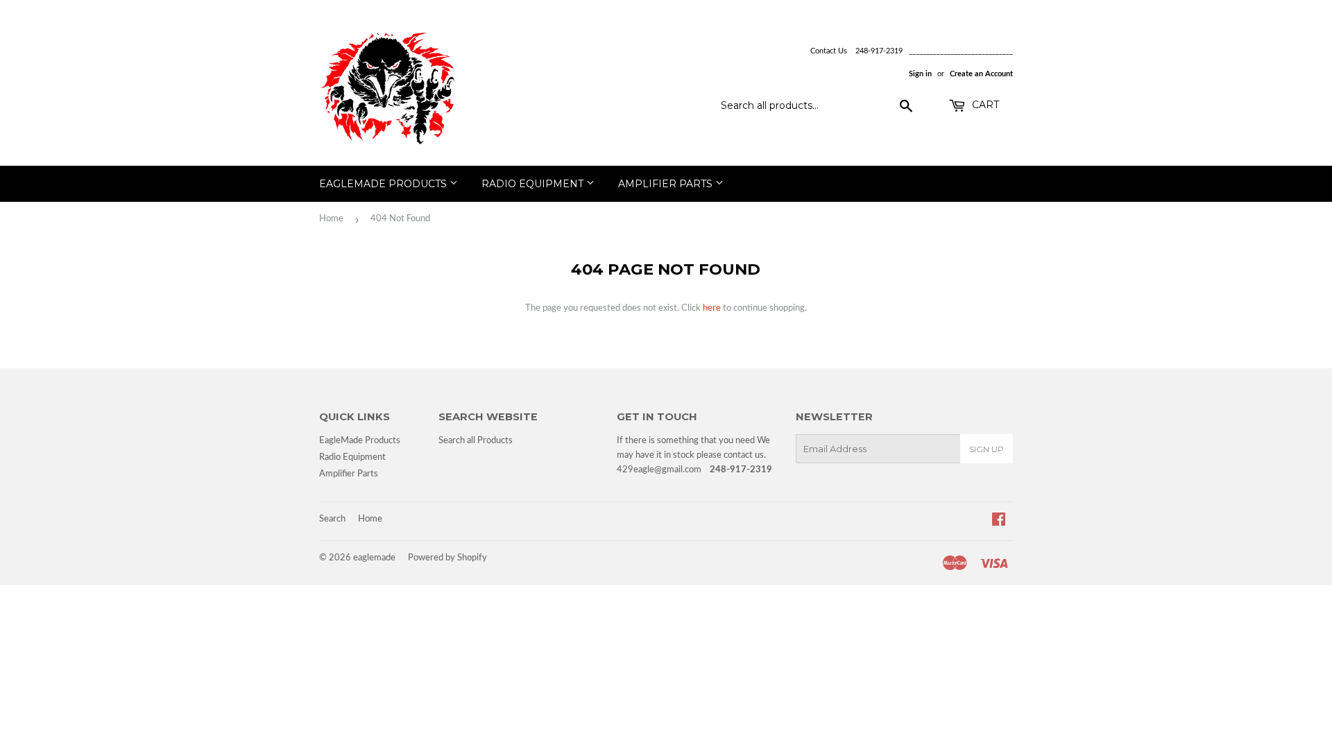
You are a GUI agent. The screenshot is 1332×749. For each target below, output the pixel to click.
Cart (984, 104)
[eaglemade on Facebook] (998, 521)
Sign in (920, 74)
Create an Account (981, 74)
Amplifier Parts (666, 184)
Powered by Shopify (447, 557)
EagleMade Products (384, 184)
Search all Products (475, 440)
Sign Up (986, 449)
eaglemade (374, 557)
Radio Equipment (533, 184)
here (712, 308)
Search (332, 519)
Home (331, 218)
